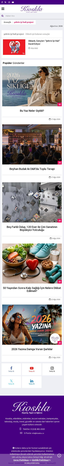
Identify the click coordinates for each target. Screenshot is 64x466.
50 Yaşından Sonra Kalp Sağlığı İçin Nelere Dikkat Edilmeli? (32, 289)
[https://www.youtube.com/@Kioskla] (13, 2)
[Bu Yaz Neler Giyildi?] (32, 86)
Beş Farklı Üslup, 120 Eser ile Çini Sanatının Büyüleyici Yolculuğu (32, 228)
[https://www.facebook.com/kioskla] (2, 2)
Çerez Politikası (21, 460)
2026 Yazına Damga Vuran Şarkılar (32, 349)
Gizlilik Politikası (40, 460)
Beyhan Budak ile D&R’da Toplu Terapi (32, 168)
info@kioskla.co (38, 433)
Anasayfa (7, 22)
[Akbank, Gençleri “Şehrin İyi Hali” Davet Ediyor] (14, 47)
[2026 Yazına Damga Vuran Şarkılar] (32, 324)
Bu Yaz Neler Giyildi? (32, 110)
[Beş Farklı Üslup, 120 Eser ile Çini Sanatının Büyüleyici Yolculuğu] (32, 202)
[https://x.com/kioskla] (5, 2)
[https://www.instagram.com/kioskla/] (9, 2)
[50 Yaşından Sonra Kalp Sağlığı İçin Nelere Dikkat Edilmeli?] (32, 263)
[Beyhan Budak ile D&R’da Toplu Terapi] (32, 144)
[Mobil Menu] (2, 8)
